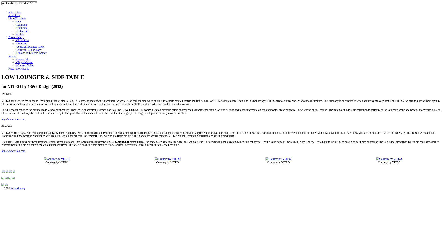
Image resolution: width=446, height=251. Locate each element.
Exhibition (14, 15)
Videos (12, 56)
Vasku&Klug (17, 188)
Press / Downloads (18, 68)
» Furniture (21, 27)
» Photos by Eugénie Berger (30, 52)
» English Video (24, 62)
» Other (19, 34)
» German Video (24, 65)
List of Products (17, 18)
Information (14, 12)
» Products (21, 43)
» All (18, 21)
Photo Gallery (16, 37)
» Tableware (22, 30)
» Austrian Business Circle (29, 46)
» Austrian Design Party (28, 49)
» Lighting (21, 24)
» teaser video (22, 59)
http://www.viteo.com (13, 118)
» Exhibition (22, 40)
